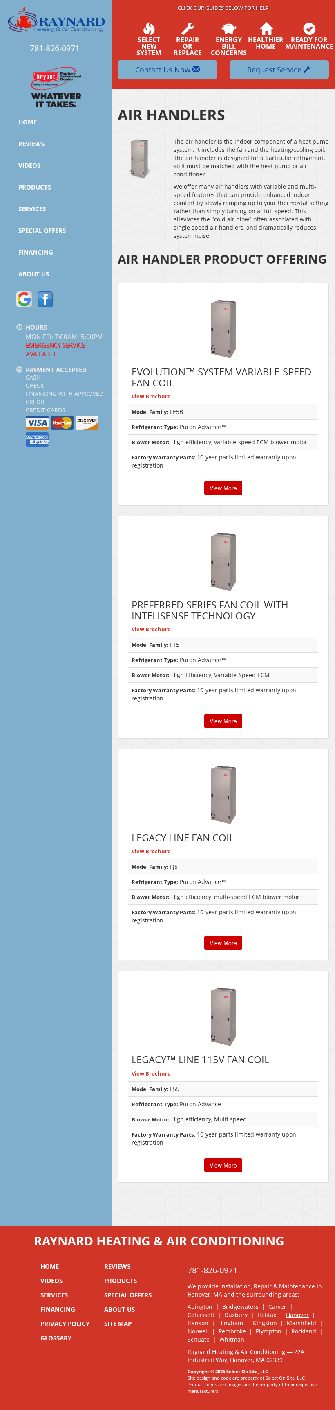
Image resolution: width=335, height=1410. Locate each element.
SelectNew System (148, 45)
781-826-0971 (212, 1270)
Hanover (297, 1315)
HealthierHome (266, 42)
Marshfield (301, 1323)
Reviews (31, 144)
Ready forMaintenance (309, 42)
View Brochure (151, 396)
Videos (29, 165)
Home (27, 122)
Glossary (55, 1338)
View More (223, 488)
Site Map (118, 1324)
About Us (33, 274)
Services (32, 209)
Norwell (198, 1331)
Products (34, 187)
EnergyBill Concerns (229, 45)
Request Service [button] (275, 70)
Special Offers (42, 230)
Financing (35, 252)
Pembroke (232, 1331)
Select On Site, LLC (247, 1371)
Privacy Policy (64, 1324)
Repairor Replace (188, 45)
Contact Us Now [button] (163, 70)
